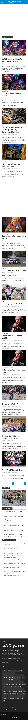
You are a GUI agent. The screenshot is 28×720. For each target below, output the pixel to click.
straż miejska (5, 693)
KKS (23, 677)
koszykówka (5, 684)
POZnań (4, 57)
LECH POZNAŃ (22, 684)
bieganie (10, 670)
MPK (11, 686)
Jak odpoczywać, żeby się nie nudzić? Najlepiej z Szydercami (13, 568)
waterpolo (5, 698)
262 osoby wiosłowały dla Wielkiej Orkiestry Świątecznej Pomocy (12, 129)
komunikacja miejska (7, 682)
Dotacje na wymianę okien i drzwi (14, 553)
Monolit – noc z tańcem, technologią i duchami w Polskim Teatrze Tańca (13, 574)
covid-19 (4, 672)
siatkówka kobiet (21, 691)
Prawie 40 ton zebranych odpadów (18, 571)
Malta (4, 686)
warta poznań (22, 696)
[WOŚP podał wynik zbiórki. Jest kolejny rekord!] (14, 47)
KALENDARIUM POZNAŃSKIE (15, 677)
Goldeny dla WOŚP (10, 404)
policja (10, 689)
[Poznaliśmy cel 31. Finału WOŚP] (14, 324)
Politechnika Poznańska (19, 689)
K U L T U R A (11, 367)
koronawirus (20, 682)
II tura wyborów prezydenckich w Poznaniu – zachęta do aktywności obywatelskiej (14, 560)
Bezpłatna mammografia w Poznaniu (12, 528)
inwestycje (5, 677)
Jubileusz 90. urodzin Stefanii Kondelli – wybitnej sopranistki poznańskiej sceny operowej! (14, 531)
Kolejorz (19, 679)
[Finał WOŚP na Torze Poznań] (14, 258)
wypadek (17, 698)
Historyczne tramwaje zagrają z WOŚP (11, 165)
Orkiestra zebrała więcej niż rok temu (13, 371)
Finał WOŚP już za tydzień (12, 470)
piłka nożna (5, 689)
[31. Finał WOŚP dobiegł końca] (14, 81)
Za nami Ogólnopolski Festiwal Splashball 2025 (13, 547)
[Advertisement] (14, 19)
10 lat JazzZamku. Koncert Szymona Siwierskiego (14, 536)
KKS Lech (5, 679)
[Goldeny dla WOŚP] (14, 392)
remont (9, 691)
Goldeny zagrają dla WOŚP (13, 304)
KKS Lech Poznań (12, 679)
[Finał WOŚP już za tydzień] (14, 458)
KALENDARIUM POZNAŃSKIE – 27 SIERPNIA (14, 496)
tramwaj (23, 693)
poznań (4, 691)
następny (25, 483)
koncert (14, 682)
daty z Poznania (11, 672)
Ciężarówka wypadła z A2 (17, 550)
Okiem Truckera (7, 550)
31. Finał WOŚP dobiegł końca (11, 94)
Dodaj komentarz (15, 63)
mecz (8, 686)
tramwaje (5, 696)
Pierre (5, 553)
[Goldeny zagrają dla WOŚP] (14, 292)
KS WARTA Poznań (13, 684)
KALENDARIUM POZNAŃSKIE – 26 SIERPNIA (13, 514)
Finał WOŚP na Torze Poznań (14, 270)
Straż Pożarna (13, 693)
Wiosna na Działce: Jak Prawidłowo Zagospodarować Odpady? (13, 556)
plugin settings (18, 709)
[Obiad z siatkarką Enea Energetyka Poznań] (14, 424)
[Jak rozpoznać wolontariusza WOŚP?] (14, 224)
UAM (9, 696)
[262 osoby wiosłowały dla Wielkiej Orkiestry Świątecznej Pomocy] (14, 115)
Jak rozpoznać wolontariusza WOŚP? (14, 237)
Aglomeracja (5, 91)
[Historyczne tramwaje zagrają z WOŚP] (14, 152)
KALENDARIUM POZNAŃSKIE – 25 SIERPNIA (13, 523)
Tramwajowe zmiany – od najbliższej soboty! (13, 516)
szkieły (18, 693)
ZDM (22, 698)
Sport (3, 125)
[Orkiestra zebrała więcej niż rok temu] (14, 358)
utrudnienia (14, 696)
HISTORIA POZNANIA (19, 675)
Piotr (5, 559)
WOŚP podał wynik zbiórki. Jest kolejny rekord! (13, 60)
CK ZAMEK (20, 670)
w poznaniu (11, 698)
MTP (15, 686)
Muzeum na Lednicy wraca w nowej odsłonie (13, 525)
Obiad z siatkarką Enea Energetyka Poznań (11, 437)
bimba (15, 670)
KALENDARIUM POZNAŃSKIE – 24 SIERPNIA (13, 534)
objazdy (19, 686)
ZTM (4, 700)
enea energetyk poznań (8, 675)
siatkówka (14, 691)
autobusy (5, 670)
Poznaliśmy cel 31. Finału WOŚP (12, 337)
